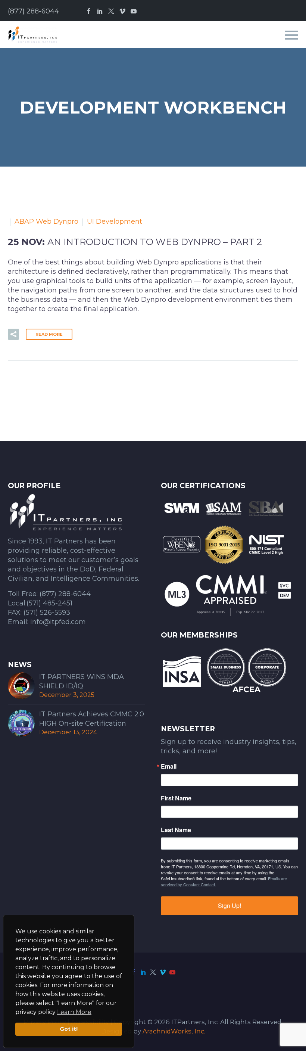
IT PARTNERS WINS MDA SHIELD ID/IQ (81, 681)
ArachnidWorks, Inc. (174, 1031)
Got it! (69, 1029)
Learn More (74, 1012)
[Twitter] (111, 11)
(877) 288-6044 (33, 11)
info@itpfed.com (58, 622)
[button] (13, 334)
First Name (176, 798)
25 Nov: (135, 241)
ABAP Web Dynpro (46, 221)
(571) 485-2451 (49, 603)
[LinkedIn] (100, 11)
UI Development (114, 221)
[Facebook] (88, 11)
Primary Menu (291, 35)
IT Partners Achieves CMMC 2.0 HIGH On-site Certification (91, 719)
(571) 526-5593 (47, 612)
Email (169, 766)
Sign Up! (229, 905)
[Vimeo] (122, 11)
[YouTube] (133, 11)
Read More (49, 334)
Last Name (176, 830)
